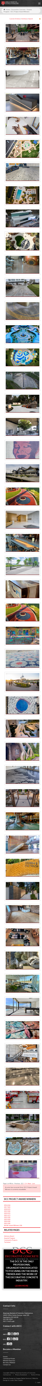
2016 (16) (7, 1205)
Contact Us (7, 1364)
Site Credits (19, 1380)
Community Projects (11, 1240)
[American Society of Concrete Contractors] (10, 3)
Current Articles (14, 19)
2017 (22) (7, 1207)
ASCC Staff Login (8, 1321)
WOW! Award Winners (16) (13, 1225)
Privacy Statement (21, 1375)
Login (38, 1382)
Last (33, 1183)
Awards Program (9, 1238)
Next (29, 1183)
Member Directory (9, 1360)
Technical (7, 1242)
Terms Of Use (35, 1375)
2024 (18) (7, 1221)
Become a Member (9, 1362)
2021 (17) (7, 1215)
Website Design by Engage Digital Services (17, 1378)
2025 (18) (7, 1223)
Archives (24, 19)
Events (5, 1356)
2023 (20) (7, 1219)
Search (30, 19)
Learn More (21, 1285)
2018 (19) (7, 1209)
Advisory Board (9, 1236)
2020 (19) (7, 1213)
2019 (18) (7, 1211)
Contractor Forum (9, 1358)
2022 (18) (7, 1217)
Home (8, 9)
